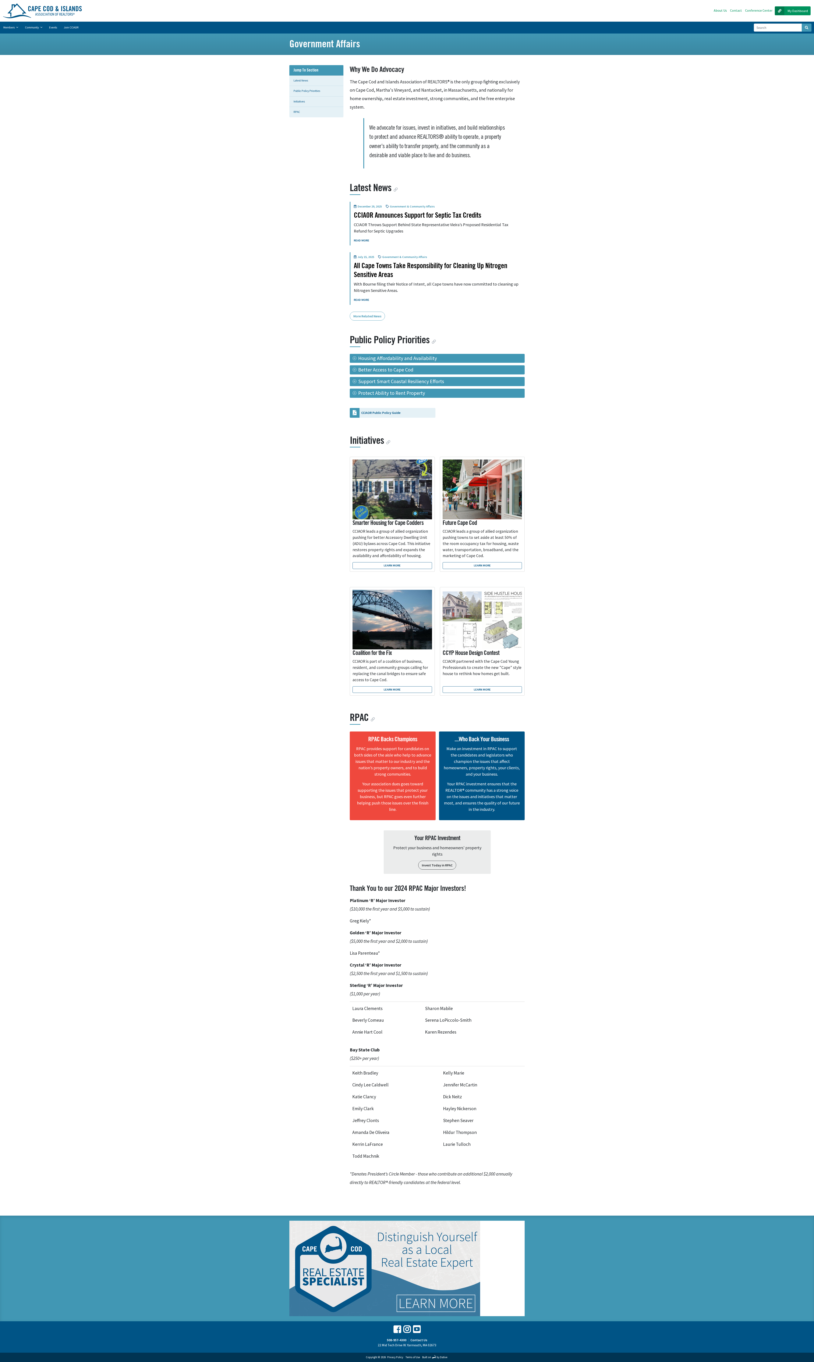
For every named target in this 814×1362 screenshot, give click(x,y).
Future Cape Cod (460, 523)
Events (53, 27)
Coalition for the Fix (372, 653)
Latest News (301, 80)
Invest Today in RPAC (437, 865)
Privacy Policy (395, 1357)
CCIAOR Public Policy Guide (380, 413)
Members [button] (9, 27)
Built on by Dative (434, 1357)
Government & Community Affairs (412, 206)
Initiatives (299, 101)
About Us (720, 10)
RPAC (297, 112)
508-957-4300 (396, 1340)
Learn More (392, 565)
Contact (736, 10)
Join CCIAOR (71, 27)
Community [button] (32, 27)
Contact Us (418, 1340)
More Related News (367, 316)
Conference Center (758, 10)
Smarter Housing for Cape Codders (388, 523)
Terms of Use (413, 1357)
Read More (362, 240)
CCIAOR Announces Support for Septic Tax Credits (417, 215)
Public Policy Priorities (307, 91)
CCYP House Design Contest (471, 653)
